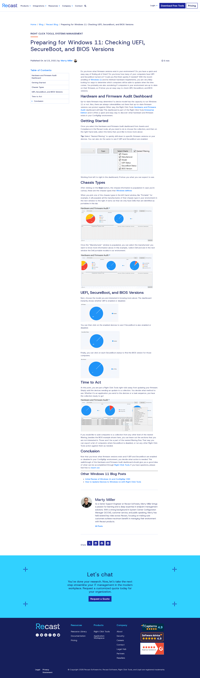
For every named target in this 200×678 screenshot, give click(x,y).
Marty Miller (67, 60)
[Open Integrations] (46, 6)
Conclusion (38, 101)
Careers (120, 640)
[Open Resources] (59, 6)
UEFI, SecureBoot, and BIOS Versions (47, 92)
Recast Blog (52, 24)
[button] (89, 543)
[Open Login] (157, 5)
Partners (120, 654)
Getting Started (39, 82)
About (119, 631)
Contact (121, 645)
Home (33, 24)
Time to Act (37, 96)
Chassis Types (38, 87)
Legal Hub (121, 649)
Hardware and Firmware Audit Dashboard (44, 76)
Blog (41, 24)
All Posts (99, 526)
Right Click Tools (42, 33)
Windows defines (124, 190)
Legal (37, 669)
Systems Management (69, 33)
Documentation (78, 636)
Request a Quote (100, 598)
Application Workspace (99, 637)
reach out (95, 467)
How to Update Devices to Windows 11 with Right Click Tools (113, 482)
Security (120, 636)
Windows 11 (96, 79)
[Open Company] (72, 6)
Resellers (121, 658)
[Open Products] (30, 6)
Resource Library (79, 631)
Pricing (74, 640)
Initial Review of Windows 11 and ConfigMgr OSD (107, 479)
